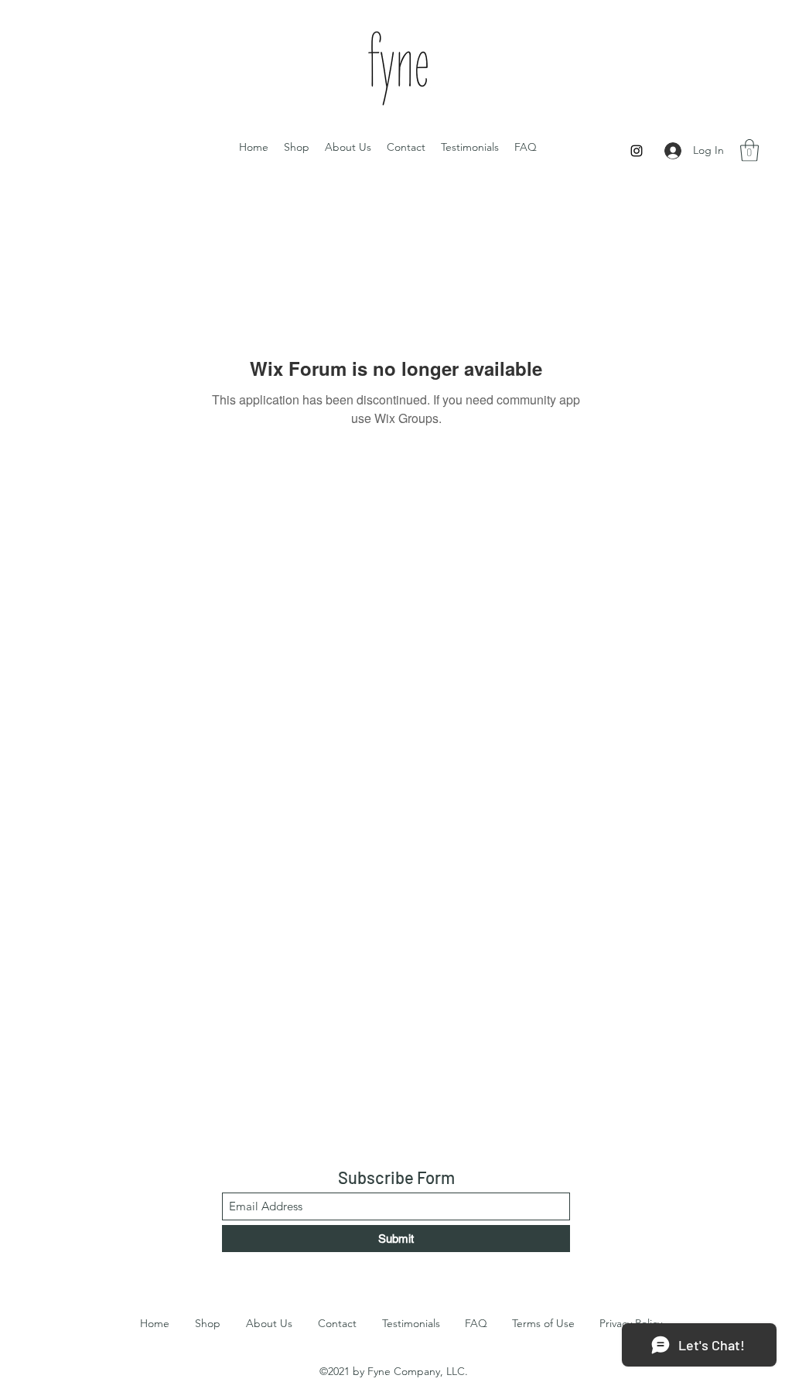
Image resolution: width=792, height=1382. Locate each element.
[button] (749, 150)
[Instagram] (636, 151)
